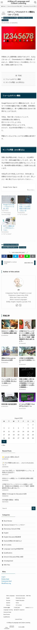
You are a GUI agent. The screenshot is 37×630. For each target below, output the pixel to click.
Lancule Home (18, 619)
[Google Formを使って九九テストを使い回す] (8, 199)
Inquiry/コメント (29, 607)
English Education (20, 600)
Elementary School (20, 598)
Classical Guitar (7, 612)
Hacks (17, 602)
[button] (4, 256)
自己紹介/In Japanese (19, 609)
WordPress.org (6, 583)
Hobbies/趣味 (7, 607)
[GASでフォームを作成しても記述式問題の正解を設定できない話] (25, 199)
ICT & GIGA (5, 20)
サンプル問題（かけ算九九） (15, 82)
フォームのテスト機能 (13, 79)
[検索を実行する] (34, 508)
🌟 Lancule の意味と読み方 (10, 458)
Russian (8, 600)
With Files (7, 565)
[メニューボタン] (2, 2)
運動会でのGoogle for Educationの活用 (14, 495)
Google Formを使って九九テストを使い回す (8, 206)
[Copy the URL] (33, 256)
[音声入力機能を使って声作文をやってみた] (8, 221)
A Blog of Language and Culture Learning (19, 2)
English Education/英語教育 (12, 537)
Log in (3, 577)
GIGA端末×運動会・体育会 (10, 501)
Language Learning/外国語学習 (13, 549)
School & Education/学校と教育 (13, 557)
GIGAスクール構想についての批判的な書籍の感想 (17, 479)
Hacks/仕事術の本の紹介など (25, 17)
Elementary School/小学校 (10, 17)
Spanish (8, 602)
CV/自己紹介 (17, 607)
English (6, 533)
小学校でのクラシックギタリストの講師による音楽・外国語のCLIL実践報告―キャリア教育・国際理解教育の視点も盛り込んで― (18, 487)
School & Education (20, 595)
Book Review (8, 521)
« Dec (3, 445)
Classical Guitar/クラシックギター (14, 525)
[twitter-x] (20, 305)
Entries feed (5, 579)
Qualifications (8, 553)
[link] (17, 305)
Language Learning (8, 609)
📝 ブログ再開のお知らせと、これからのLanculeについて (18, 464)
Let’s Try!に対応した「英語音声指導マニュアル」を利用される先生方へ (18, 472)
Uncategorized (8, 561)
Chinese (8, 605)
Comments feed (6, 581)
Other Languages (10, 595)
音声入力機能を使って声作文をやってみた (8, 228)
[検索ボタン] (35, 2)
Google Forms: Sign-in (10, 187)
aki (19, 290)
